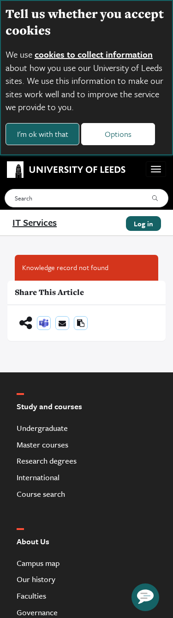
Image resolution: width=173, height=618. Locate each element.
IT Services (34, 222)
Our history (36, 579)
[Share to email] (62, 323)
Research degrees (47, 460)
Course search (41, 494)
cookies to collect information (94, 54)
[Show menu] (156, 169)
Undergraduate (42, 428)
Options (118, 134)
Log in (143, 223)
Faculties (31, 595)
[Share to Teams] (44, 323)
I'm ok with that (42, 134)
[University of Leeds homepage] (62, 169)
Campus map (38, 563)
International (38, 477)
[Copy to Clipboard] (81, 323)
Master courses (42, 444)
